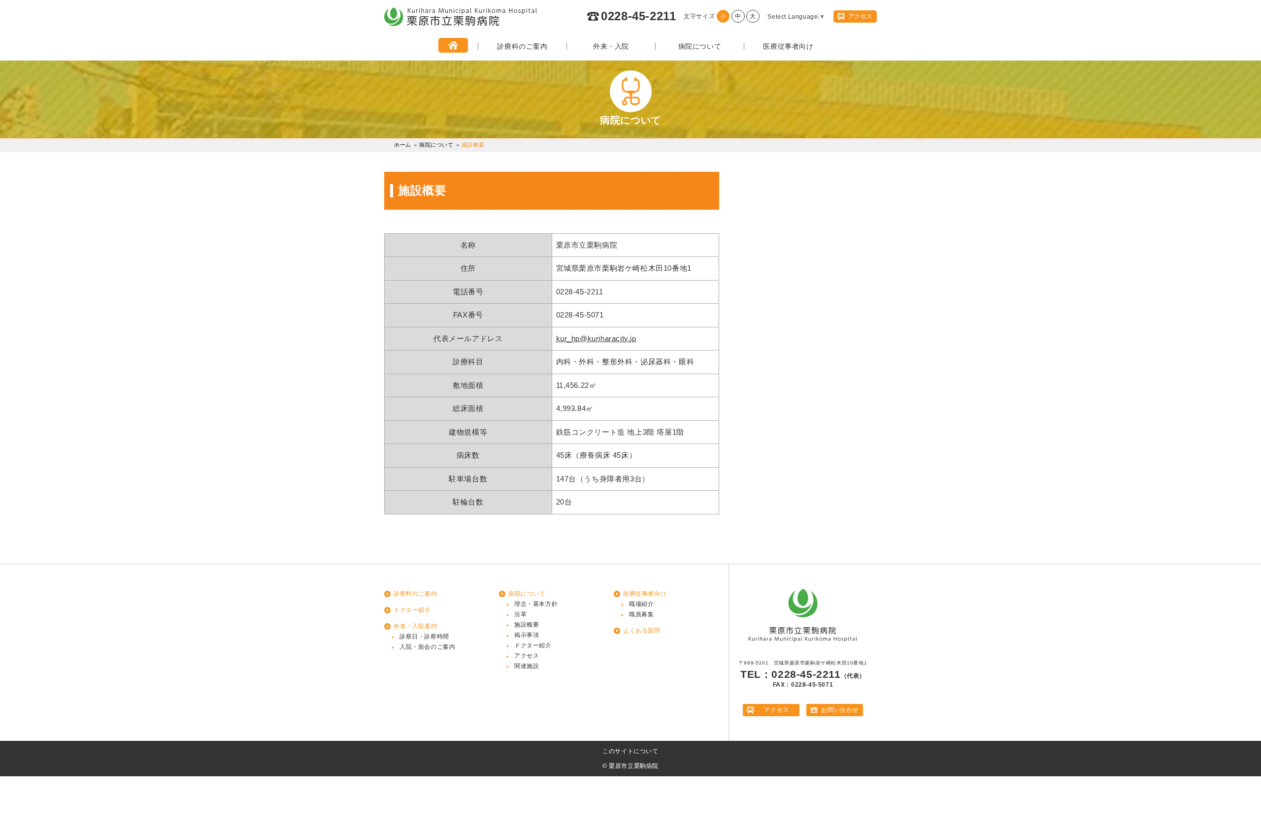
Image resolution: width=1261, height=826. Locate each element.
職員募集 (641, 614)
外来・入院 (611, 46)
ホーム (402, 145)
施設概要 (526, 624)
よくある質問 (642, 630)
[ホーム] (453, 46)
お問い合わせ (840, 709)
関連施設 (526, 666)
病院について (700, 46)
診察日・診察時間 (424, 636)
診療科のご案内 (522, 46)
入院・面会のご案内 (427, 646)
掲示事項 (526, 635)
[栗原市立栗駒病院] (460, 24)
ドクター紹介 (412, 609)
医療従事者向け (788, 46)
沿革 (520, 614)
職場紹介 (641, 604)
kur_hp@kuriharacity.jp (596, 338)
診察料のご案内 (415, 593)
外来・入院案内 (415, 626)
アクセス (526, 655)
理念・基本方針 (536, 604)
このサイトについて (630, 751)
